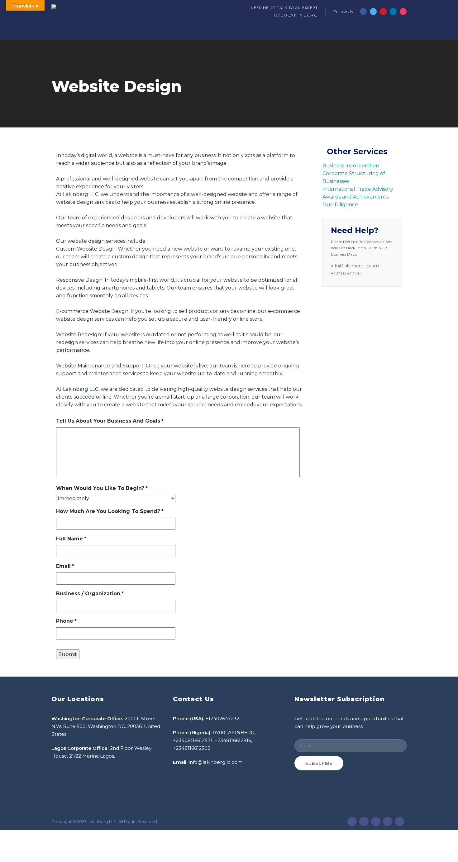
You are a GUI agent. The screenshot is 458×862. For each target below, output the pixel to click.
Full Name (71, 539)
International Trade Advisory (357, 189)
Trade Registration (187, 31)
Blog (234, 31)
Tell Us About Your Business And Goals (110, 421)
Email (65, 566)
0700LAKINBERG (296, 15)
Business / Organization (90, 593)
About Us (85, 31)
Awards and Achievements (355, 197)
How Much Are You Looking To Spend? (110, 511)
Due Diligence (340, 205)
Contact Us (314, 31)
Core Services (129, 31)
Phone (66, 621)
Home (58, 31)
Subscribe (318, 763)
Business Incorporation (350, 166)
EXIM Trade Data (269, 31)
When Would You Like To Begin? (102, 488)
